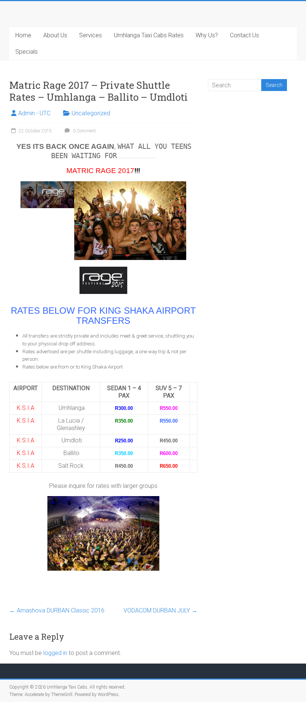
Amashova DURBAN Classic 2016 (56, 610)
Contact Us (244, 35)
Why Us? (207, 35)
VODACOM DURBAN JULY (160, 610)
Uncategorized (91, 113)
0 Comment (84, 131)
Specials (26, 51)
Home (23, 35)
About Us (55, 35)
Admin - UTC (34, 113)
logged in (55, 652)
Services (90, 35)
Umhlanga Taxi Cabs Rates (149, 35)
